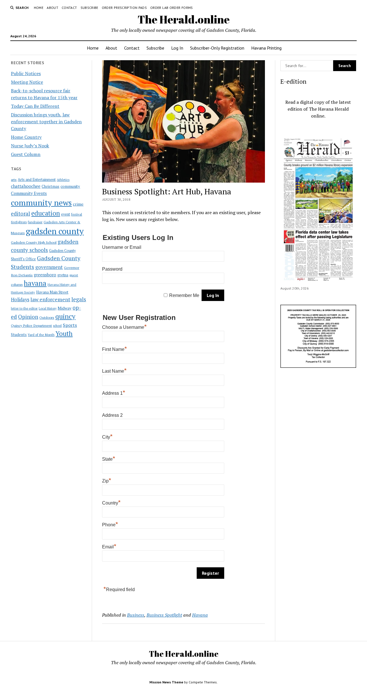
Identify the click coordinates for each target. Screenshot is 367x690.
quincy (65, 316)
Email (109, 546)
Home (38, 7)
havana (35, 283)
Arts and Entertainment (37, 179)
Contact (69, 7)
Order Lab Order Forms (171, 7)
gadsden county (55, 231)
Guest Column (25, 154)
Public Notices (26, 73)
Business (135, 615)
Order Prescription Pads (124, 7)
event (65, 214)
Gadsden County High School (33, 242)
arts (14, 179)
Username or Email (121, 247)
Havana (200, 615)
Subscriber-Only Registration (217, 48)
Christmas (50, 186)
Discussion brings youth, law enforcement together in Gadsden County (46, 122)
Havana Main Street (52, 292)
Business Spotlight (164, 615)
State (108, 459)
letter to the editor (24, 308)
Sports (70, 325)
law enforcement (50, 299)
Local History (47, 308)
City (107, 437)
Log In (177, 48)
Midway (64, 308)
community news (41, 202)
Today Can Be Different (35, 106)
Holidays (20, 299)
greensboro (45, 274)
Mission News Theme (166, 682)
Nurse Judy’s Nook (30, 145)
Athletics (63, 180)
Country (111, 503)
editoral (20, 213)
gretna (62, 274)
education (45, 213)
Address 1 (113, 393)
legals (78, 299)
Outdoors (46, 317)
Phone (110, 524)
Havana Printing (266, 48)
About (52, 7)
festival (76, 214)
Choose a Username (124, 327)
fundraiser (35, 222)
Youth (64, 333)
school (57, 326)
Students (19, 334)
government (49, 267)
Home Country (26, 137)
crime (78, 204)
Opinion (28, 316)
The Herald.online (184, 19)
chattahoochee (25, 186)
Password (112, 269)
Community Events (29, 193)
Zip (106, 480)
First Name (114, 349)
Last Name (114, 371)
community (70, 186)
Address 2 (112, 415)
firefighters (19, 222)
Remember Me (184, 295)
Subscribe (89, 7)
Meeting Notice (27, 82)
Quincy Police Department (31, 325)
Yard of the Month (41, 335)
